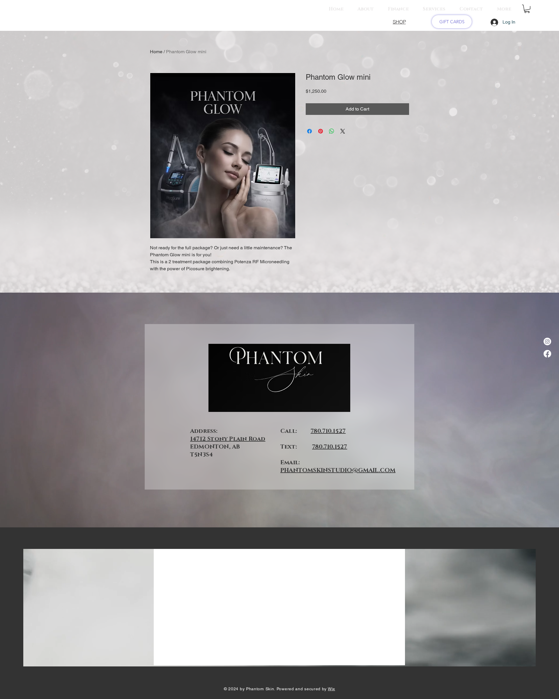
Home (156, 51)
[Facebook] (547, 353)
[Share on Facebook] (309, 131)
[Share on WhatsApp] (331, 131)
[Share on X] (342, 131)
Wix (331, 688)
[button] (527, 9)
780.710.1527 (328, 431)
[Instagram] (547, 341)
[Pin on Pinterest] (320, 131)
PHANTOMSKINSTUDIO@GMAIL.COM (337, 470)
